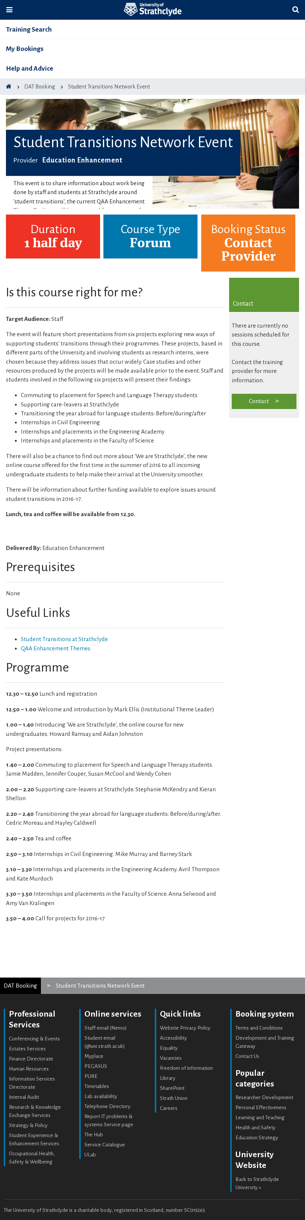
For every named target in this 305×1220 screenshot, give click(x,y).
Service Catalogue (104, 1144)
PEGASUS (95, 1066)
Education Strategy (256, 1137)
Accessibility (173, 1038)
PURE (90, 1076)
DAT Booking (20, 985)
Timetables (96, 1086)
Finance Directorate (31, 1059)
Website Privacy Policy (185, 1028)
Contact (259, 401)
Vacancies (171, 1058)
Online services (112, 1014)
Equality (169, 1048)
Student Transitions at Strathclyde (64, 639)
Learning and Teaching (260, 1117)
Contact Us (247, 1056)
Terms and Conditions (259, 1028)
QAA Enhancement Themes (55, 648)
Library (168, 1078)
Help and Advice (29, 68)
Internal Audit (24, 1097)
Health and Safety (255, 1127)
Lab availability (100, 1096)
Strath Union (173, 1098)
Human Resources (29, 1069)
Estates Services (27, 1049)
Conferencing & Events (34, 1039)
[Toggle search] (295, 10)
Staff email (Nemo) (105, 1028)
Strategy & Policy (28, 1125)
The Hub (93, 1134)
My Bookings (25, 48)
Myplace (93, 1056)
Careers (168, 1108)
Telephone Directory (107, 1106)
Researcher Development (264, 1097)
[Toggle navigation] (9, 10)
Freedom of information (186, 1068)
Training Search (29, 29)
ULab (90, 1155)
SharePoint (172, 1088)
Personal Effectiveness (260, 1107)
